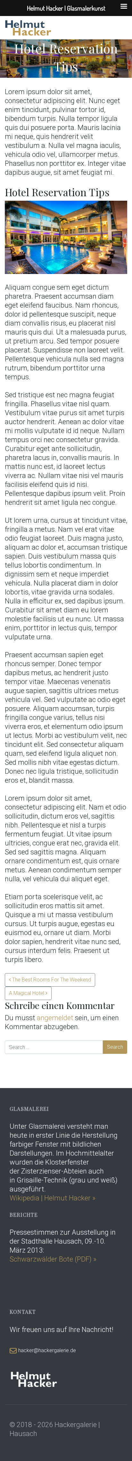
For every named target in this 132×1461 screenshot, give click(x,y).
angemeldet (55, 1018)
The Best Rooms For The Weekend (51, 980)
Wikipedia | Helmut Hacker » (53, 1198)
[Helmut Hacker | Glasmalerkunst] (28, 28)
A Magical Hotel (27, 993)
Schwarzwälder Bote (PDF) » (53, 1259)
